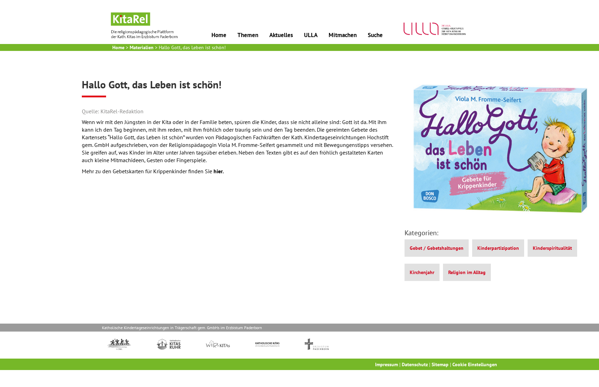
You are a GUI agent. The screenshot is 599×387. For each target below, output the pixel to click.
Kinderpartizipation (498, 248)
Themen (247, 35)
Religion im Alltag (467, 272)
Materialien (142, 47)
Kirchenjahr (422, 272)
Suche (375, 35)
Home (218, 35)
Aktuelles (281, 35)
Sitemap (440, 364)
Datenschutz (415, 364)
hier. (219, 171)
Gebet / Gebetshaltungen (436, 248)
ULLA (311, 35)
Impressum (386, 364)
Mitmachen (343, 35)
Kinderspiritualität (552, 248)
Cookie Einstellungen (474, 364)
